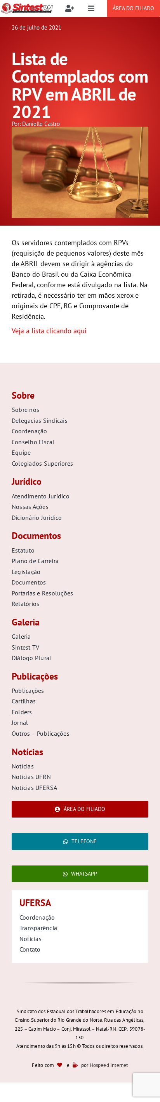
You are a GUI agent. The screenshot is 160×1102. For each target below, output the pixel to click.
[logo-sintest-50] (26, 5)
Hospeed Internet (109, 1065)
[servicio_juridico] (80, 129)
